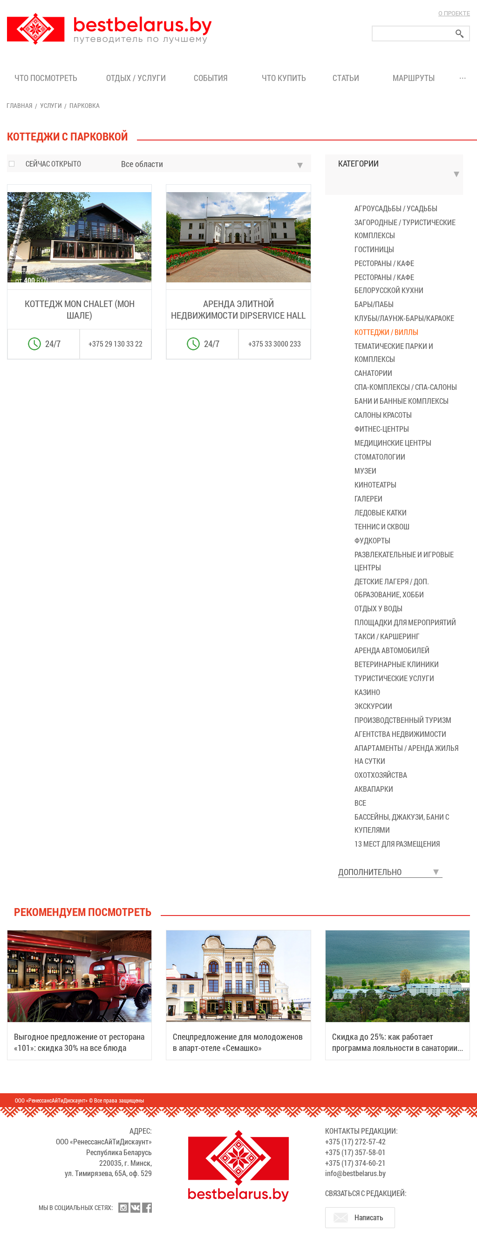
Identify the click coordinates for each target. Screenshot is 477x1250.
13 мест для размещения (397, 844)
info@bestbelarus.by (355, 1173)
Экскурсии (373, 706)
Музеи (365, 470)
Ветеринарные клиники (396, 664)
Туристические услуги (394, 678)
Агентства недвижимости (400, 734)
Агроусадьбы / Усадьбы (395, 208)
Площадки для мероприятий (405, 622)
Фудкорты (372, 540)
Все (360, 803)
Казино (367, 692)
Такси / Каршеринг (387, 636)
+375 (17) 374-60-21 (355, 1163)
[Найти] (460, 33)
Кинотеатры (375, 484)
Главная (19, 105)
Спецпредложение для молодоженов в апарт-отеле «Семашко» (238, 1042)
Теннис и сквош (381, 526)
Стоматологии (379, 456)
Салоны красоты (383, 415)
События (213, 77)
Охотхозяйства (380, 775)
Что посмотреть (45, 77)
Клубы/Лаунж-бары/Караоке (404, 318)
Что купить (284, 77)
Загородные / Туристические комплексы (405, 228)
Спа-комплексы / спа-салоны (405, 387)
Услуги (50, 105)
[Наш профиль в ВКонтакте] (135, 1208)
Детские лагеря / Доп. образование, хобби (391, 587)
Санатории (373, 373)
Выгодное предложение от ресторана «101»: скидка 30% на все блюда (79, 1042)
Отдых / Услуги (136, 77)
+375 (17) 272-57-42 (355, 1141)
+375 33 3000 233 (274, 343)
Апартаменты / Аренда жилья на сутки (406, 754)
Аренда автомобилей (391, 650)
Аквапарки (373, 789)
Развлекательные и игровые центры (404, 560)
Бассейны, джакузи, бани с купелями (401, 823)
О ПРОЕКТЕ (454, 13)
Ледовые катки (380, 512)
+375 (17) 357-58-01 (355, 1152)
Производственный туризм (402, 720)
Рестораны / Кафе (384, 263)
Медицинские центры (392, 443)
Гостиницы (374, 249)
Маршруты (414, 77)
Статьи (348, 77)
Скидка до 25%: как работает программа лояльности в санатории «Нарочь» (394, 1047)
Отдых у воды (378, 608)
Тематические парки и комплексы (393, 352)
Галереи (368, 498)
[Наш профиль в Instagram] (123, 1208)
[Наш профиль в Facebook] (147, 1208)
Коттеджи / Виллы (386, 332)
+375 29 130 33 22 (116, 343)
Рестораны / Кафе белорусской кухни (388, 283)
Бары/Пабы (374, 304)
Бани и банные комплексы (401, 401)
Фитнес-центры (381, 429)
